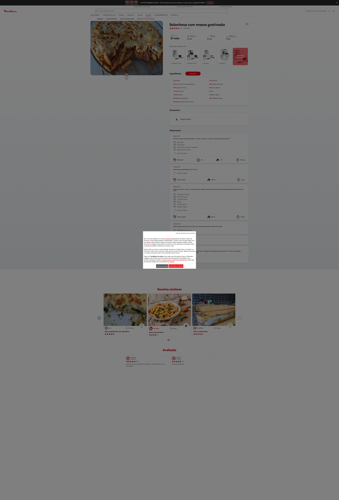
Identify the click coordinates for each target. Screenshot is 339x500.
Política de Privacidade (221, 274)
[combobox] (137, 245)
